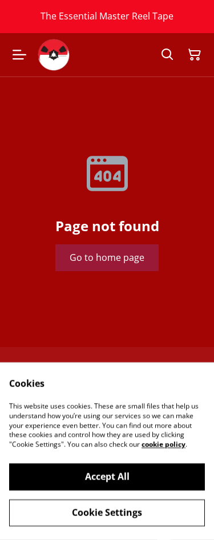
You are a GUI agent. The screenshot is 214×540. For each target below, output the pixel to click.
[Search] (167, 54)
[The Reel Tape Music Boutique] (54, 55)
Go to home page (107, 257)
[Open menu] (19, 54)
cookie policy (163, 444)
